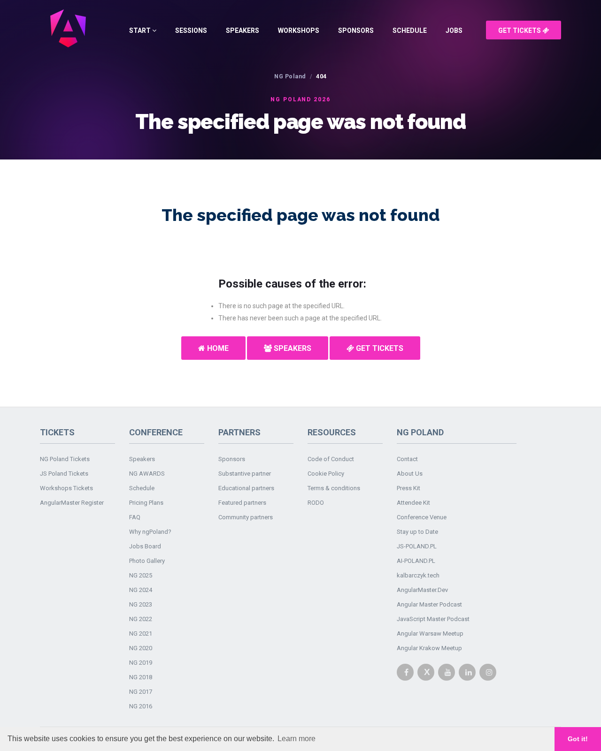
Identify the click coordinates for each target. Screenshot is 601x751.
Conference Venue (422, 517)
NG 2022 (140, 618)
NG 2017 (140, 691)
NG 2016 (140, 706)
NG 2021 (140, 633)
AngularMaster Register (72, 502)
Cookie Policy (326, 473)
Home (217, 348)
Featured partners (242, 502)
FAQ (134, 517)
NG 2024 (140, 589)
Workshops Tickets (66, 488)
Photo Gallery (147, 560)
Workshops (298, 30)
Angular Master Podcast (429, 604)
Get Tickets (520, 30)
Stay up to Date (417, 531)
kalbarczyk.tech (418, 575)
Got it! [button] (578, 739)
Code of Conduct (331, 459)
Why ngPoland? (150, 531)
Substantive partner (244, 473)
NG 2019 (140, 662)
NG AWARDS (147, 473)
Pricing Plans (146, 502)
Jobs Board (145, 546)
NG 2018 (140, 677)
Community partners (245, 517)
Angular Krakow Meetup (429, 648)
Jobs (454, 30)
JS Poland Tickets (64, 473)
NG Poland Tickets (65, 459)
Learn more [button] (296, 739)
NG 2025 (140, 575)
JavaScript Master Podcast (433, 618)
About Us (410, 473)
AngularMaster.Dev (422, 589)
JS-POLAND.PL (417, 546)
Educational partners (246, 488)
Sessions (191, 30)
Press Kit (408, 488)
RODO (316, 502)
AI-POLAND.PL (416, 560)
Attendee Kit (413, 502)
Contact (407, 459)
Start (140, 30)
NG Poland (290, 76)
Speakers (242, 30)
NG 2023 (140, 604)
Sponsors (356, 30)
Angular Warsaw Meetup (430, 633)
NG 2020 (140, 648)
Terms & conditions (334, 488)
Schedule (410, 30)
